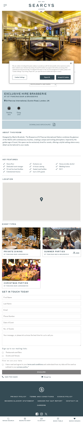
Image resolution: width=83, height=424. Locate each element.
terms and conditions (35, 364)
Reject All (47, 77)
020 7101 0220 (11, 377)
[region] (41, 72)
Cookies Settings (20, 77)
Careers (41, 405)
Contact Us (72, 401)
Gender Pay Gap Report (50, 401)
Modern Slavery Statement (19, 401)
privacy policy (22, 367)
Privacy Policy (18, 396)
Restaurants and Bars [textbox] (41, 84)
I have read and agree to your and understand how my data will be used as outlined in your (40, 365)
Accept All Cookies (63, 77)
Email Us (47, 377)
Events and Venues (13, 356)
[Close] (71, 63)
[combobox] (43, 84)
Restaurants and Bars (14, 352)
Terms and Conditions (42, 396)
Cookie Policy (64, 396)
